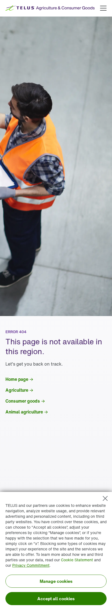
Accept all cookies (56, 598)
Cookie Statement (77, 560)
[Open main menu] (103, 8)
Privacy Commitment (30, 565)
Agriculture (16, 390)
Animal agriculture (24, 412)
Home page (16, 379)
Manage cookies (56, 581)
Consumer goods (22, 401)
